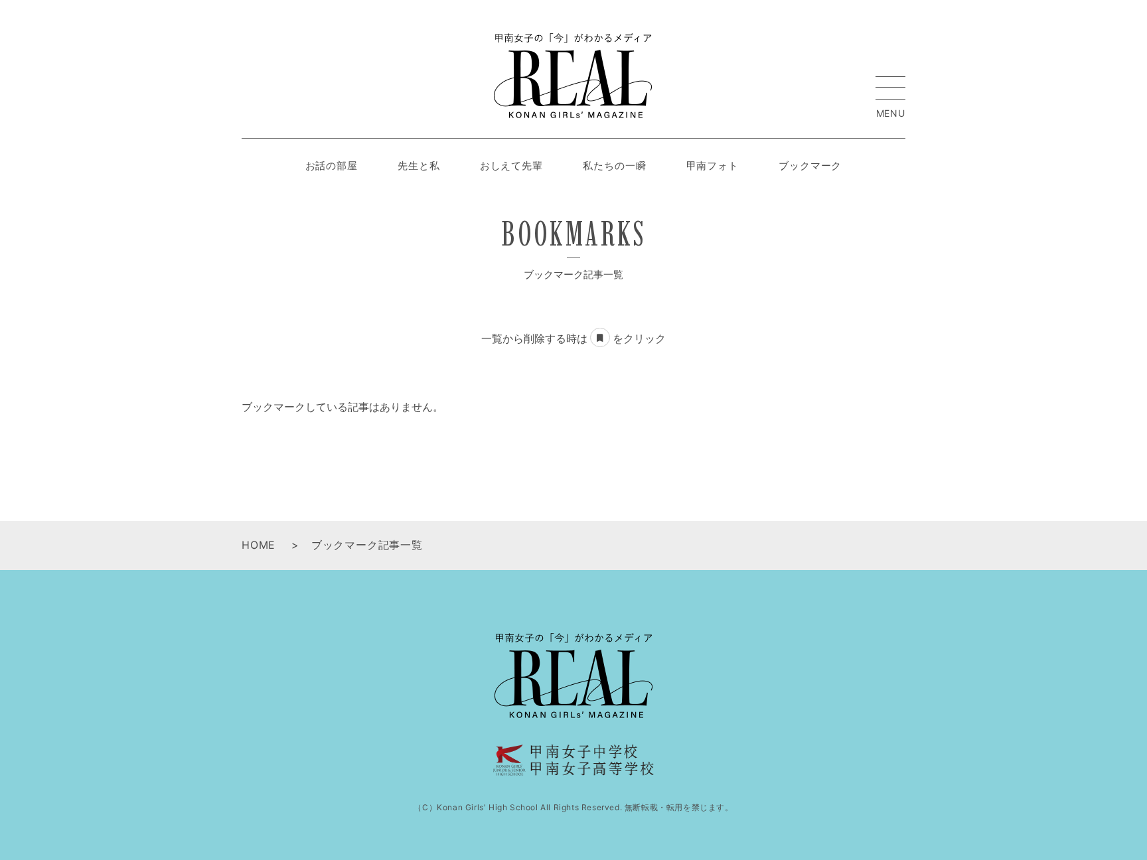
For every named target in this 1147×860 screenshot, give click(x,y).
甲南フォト (712, 165)
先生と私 (419, 165)
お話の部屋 (331, 165)
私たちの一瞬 (614, 165)
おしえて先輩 (511, 165)
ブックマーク (810, 165)
